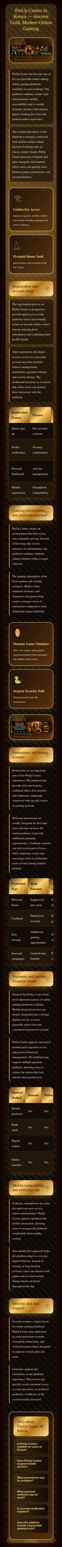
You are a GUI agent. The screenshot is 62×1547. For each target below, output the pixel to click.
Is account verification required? (31, 1510)
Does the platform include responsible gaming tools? (29, 1525)
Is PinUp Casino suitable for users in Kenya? (29, 1446)
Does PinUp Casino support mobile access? (29, 1463)
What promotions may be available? (31, 1479)
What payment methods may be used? (27, 1494)
